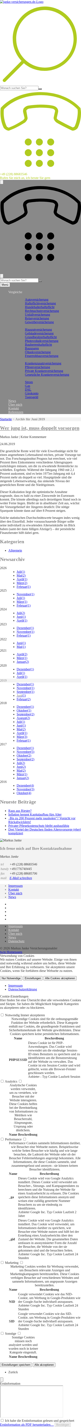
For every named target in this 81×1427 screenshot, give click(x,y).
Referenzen (15, 412)
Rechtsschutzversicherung (42, 311)
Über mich (15, 404)
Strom (29, 382)
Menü (5, 284)
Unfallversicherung (37, 314)
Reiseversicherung (37, 318)
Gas (27, 386)
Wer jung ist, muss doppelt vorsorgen (39, 428)
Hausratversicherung (38, 329)
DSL (28, 389)
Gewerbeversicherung (39, 322)
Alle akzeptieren (44, 1364)
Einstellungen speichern (16, 1364)
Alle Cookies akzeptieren (60, 978)
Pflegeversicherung (37, 367)
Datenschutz (16, 941)
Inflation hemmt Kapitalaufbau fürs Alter (34, 814)
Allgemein (15, 550)
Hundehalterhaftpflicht (39, 307)
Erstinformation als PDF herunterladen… (27, 1424)
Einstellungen (33, 978)
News (12, 401)
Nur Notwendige (11, 978)
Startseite (6, 419)
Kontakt (13, 408)
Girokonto (31, 393)
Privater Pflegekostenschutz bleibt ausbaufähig (38, 825)
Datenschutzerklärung (22, 989)
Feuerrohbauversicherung (41, 356)
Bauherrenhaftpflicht (38, 344)
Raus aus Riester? (20, 810)
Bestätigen (62, 1424)
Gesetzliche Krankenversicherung (47, 374)
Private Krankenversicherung (44, 371)
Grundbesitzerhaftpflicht (41, 337)
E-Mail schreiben (21, 878)
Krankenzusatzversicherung (43, 363)
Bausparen (32, 348)
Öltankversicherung (38, 352)
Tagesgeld (31, 397)
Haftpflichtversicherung (40, 303)
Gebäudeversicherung (39, 333)
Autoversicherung (36, 299)
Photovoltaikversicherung (41, 341)
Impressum (15, 885)
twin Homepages (11, 952)
